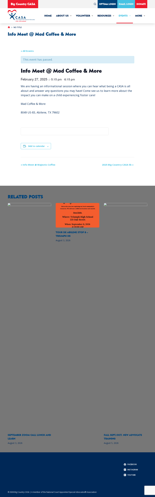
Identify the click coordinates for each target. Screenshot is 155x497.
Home (48, 15)
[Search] (95, 4)
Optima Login (107, 4)
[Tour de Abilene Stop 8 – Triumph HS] (77, 215)
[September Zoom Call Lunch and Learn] (29, 316)
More (138, 15)
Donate (141, 4)
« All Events (27, 50)
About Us (62, 15)
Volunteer (83, 15)
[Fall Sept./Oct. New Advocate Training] (125, 316)
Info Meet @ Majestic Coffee (38, 164)
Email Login (126, 4)
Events (123, 15)
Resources (104, 15)
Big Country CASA (23, 4)
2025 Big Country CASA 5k (118, 164)
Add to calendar (36, 146)
